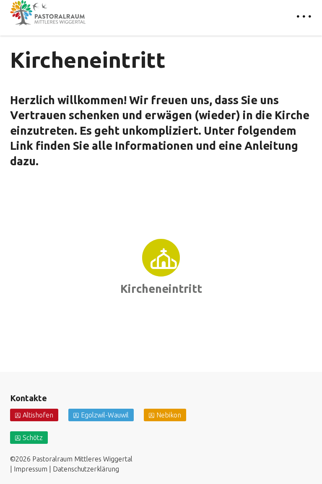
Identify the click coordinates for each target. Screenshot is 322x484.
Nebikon (168, 415)
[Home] (48, 13)
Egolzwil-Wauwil (105, 415)
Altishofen (38, 415)
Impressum (30, 469)
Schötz (33, 437)
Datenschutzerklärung (86, 469)
